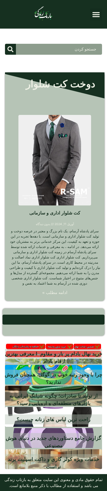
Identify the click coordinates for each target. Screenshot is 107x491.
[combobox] (59, 49)
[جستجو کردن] (10, 49)
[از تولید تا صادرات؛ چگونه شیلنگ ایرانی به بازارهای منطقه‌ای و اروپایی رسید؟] (53, 396)
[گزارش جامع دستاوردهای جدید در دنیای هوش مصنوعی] (53, 438)
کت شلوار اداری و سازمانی (54, 212)
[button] (96, 14)
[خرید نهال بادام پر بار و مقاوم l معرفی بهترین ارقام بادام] (53, 354)
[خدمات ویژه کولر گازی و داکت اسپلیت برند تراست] (53, 459)
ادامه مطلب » (54, 292)
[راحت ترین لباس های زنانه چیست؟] (53, 417)
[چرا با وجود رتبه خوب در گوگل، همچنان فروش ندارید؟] (53, 375)
